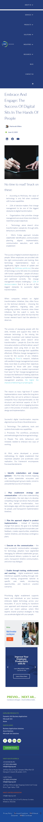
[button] (29, 5)
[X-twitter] (10, 741)
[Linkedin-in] (14, 741)
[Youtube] (18, 138)
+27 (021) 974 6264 (10, 779)
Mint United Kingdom (12, 792)
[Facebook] (12, 138)
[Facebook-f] (5, 741)
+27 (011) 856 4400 (10, 764)
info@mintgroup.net (9, 766)
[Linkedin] (7, 138)
